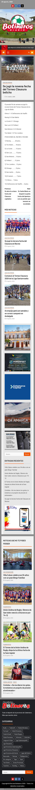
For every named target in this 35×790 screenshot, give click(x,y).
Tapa (15, 759)
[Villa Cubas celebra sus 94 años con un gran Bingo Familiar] (17, 559)
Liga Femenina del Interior (10, 753)
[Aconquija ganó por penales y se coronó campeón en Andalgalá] (17, 295)
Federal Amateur (7, 682)
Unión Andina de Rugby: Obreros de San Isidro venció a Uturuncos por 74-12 (17, 475)
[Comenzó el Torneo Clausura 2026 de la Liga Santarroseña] (17, 260)
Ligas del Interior (7, 82)
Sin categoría (7, 759)
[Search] (29, 52)
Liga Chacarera (7, 743)
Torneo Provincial (18, 762)
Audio (5, 728)
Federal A (12, 728)
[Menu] (8, 52)
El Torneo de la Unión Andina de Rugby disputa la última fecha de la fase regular (17, 484)
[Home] (4, 52)
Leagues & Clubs (8, 740)
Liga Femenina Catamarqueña (12, 747)
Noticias (15, 756)
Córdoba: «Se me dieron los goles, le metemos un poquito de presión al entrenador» (17, 492)
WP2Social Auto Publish (10, 789)
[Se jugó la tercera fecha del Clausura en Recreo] (17, 225)
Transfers (6, 766)
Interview (27, 737)
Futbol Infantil (7, 734)
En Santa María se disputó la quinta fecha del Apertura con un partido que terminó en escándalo (24, 196)
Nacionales (6, 756)
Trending (14, 766)
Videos (15, 682)
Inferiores (19, 737)
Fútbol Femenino (8, 737)
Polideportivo (7, 606)
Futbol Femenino (17, 731)
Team (21, 759)
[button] (8, 52)
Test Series (6, 762)
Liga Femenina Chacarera (10, 750)
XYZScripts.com (27, 789)
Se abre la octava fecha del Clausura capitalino (11, 194)
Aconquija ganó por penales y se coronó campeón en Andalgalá (16, 313)
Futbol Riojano (18, 734)
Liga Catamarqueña (8, 572)
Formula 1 (6, 731)
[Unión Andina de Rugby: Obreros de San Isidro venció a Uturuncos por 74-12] (17, 594)
